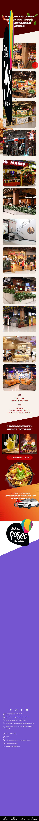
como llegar (14, 819)
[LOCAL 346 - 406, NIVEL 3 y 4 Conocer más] (19, 232)
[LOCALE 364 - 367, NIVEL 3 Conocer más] (19, 173)
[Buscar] (23, 818)
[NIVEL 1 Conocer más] (19, 349)
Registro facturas (32, 819)
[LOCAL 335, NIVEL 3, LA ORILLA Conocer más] (19, 260)
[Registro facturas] (32, 818)
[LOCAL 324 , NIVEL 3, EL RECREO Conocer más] (19, 143)
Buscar (23, 819)
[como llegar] (14, 818)
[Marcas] (5, 818)
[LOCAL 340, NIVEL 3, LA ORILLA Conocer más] (19, 377)
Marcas (5, 819)
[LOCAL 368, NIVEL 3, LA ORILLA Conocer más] (19, 201)
